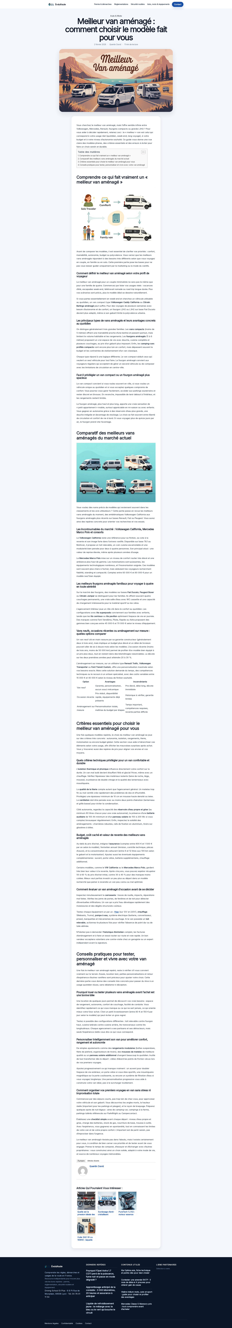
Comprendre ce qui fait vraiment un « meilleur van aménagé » (104, 155)
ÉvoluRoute (60, 4)
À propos (81, 1161)
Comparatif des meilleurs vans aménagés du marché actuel (104, 159)
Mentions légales (52, 1323)
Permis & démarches (103, 4)
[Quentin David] (83, 1175)
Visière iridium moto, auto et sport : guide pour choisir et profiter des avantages (136, 1294)
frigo (116, 912)
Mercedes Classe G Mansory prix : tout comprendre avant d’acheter (136, 1306)
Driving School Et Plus (55, 1290)
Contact (177, 4)
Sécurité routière (138, 4)
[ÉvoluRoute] (51, 4)
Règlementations (121, 4)
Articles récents (93, 1161)
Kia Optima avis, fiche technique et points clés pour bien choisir (135, 1271)
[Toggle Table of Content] (142, 152)
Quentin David (97, 1166)
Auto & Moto (116, 16)
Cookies (79, 1323)
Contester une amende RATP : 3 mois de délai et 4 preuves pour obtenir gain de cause (136, 1282)
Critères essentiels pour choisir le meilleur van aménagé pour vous (107, 162)
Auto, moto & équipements (158, 4)
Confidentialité (67, 1323)
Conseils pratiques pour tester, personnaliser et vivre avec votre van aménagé (112, 165)
